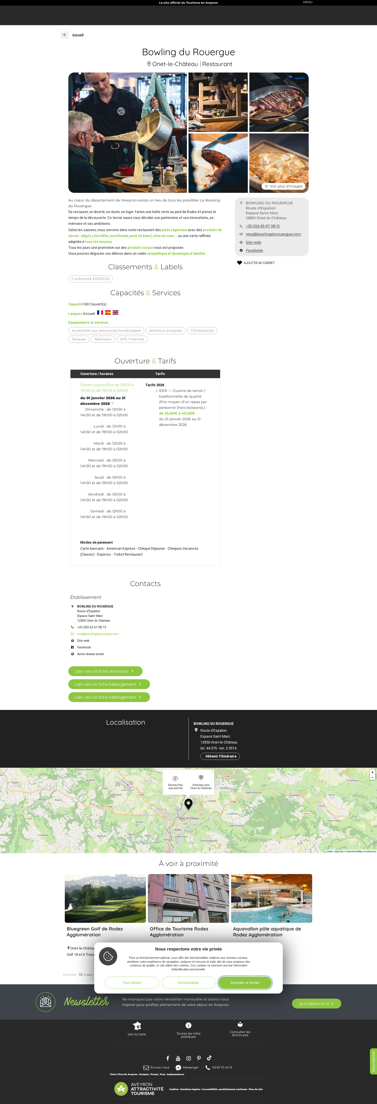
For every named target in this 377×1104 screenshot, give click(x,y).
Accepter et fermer (245, 983)
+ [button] (373, 772)
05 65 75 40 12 (222, 1067)
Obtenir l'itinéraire (220, 756)
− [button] (373, 777)
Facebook (254, 250)
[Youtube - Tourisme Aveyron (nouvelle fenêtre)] (178, 1057)
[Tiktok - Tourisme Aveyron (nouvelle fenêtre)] (209, 1057)
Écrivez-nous (160, 1067)
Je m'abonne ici (313, 1003)
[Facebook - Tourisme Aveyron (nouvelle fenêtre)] (168, 1057)
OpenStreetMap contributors (361, 851)
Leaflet (329, 851)
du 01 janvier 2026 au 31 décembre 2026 (102, 401)
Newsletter (373, 1061)
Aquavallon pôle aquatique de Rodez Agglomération (267, 932)
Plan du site (256, 1089)
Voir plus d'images (286, 186)
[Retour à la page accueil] (64, 35)
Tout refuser (132, 983)
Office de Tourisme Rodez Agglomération (179, 932)
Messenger (191, 1067)
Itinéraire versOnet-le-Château (201, 786)
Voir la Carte (137, 1034)
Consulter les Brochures (240, 1033)
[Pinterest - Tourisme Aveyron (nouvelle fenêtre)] (199, 1057)
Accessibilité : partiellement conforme (224, 1089)
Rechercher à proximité (175, 786)
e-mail (88, 974)
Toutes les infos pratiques (188, 1035)
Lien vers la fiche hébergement (105, 684)
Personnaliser (188, 983)
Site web (253, 242)
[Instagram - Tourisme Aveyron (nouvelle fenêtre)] (188, 1057)
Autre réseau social (90, 654)
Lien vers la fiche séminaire (101, 671)
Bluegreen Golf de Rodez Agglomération (95, 932)
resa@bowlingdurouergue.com (273, 234)
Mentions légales (190, 1089)
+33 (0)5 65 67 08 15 (263, 226)
